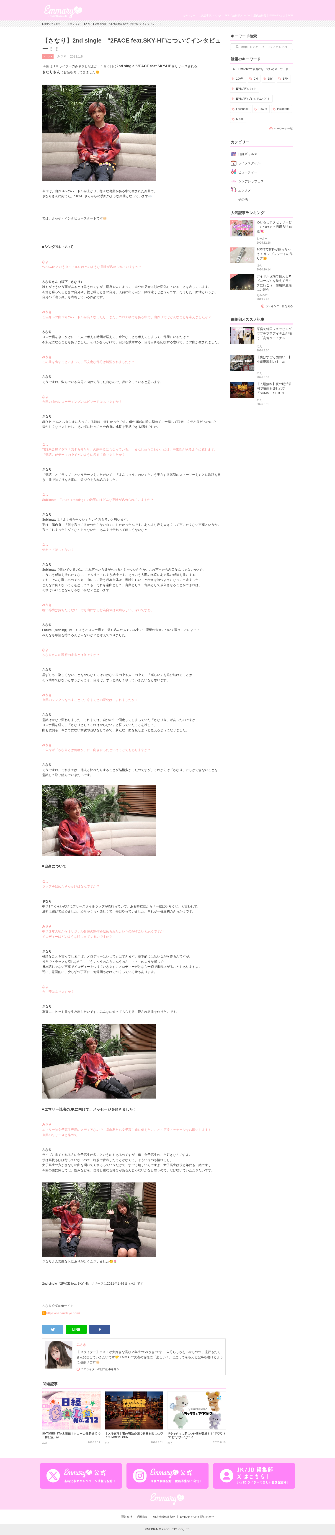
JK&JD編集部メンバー (237, 15)
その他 (243, 199)
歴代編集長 (259, 15)
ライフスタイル (249, 163)
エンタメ (75, 24)
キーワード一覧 (283, 128)
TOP (290, 15)
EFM (285, 78)
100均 (240, 78)
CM (256, 78)
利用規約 (142, 1516)
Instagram (283, 109)
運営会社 (126, 1516)
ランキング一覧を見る (279, 306)
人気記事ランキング (210, 15)
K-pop (240, 119)
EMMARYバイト (246, 88)
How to (262, 109)
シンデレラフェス (251, 181)
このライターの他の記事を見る (100, 1369)
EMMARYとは (277, 15)
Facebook (242, 109)
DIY (270, 78)
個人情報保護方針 (164, 1516)
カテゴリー (189, 15)
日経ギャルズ (247, 154)
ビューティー (247, 172)
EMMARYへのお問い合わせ (197, 1516)
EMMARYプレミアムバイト (253, 98)
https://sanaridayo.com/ (63, 1313)
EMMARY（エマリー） (55, 24)
